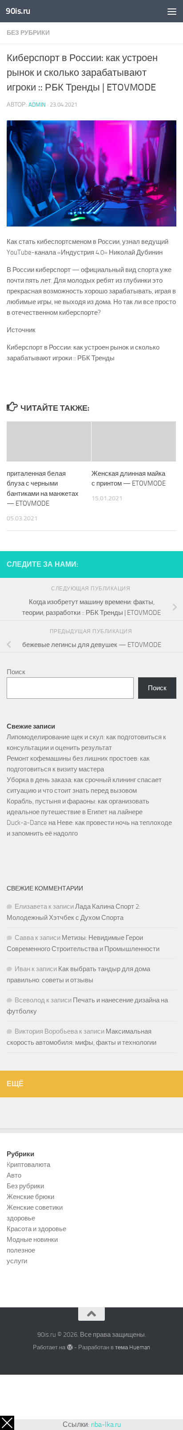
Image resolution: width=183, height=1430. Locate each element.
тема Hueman (132, 1347)
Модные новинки (32, 1240)
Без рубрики (28, 33)
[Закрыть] (7, 1423)
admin (37, 104)
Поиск (16, 672)
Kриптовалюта (28, 1165)
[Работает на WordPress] (69, 1347)
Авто (14, 1175)
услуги (17, 1261)
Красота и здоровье (36, 1229)
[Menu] (172, 11)
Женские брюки (30, 1197)
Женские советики (35, 1207)
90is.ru (18, 11)
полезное (21, 1250)
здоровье (21, 1218)
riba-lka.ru (106, 1424)
